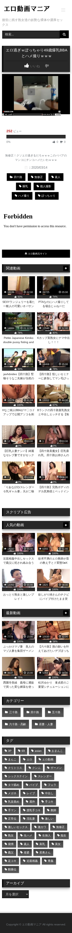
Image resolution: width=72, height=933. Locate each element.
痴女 (63, 835)
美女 (58, 844)
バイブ (33, 784)
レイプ (31, 793)
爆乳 (25, 186)
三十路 (13, 712)
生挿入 (46, 835)
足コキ (12, 860)
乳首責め (13, 801)
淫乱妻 (31, 818)
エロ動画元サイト (37, 253)
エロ (29, 759)
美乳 (42, 844)
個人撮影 (45, 186)
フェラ (52, 784)
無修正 (38, 177)
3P (9, 750)
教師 (53, 810)
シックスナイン (18, 776)
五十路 (56, 712)
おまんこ (57, 750)
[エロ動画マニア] (29, 9)
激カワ (42, 827)
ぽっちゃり (48, 195)
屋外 (32, 801)
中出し (49, 793)
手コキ (49, 801)
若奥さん (45, 852)
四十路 (18, 177)
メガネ (12, 793)
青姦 (50, 860)
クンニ (36, 767)
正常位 (12, 818)
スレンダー (45, 776)
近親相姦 (32, 860)
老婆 (26, 852)
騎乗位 (12, 869)
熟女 (11, 835)
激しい (49, 818)
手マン (12, 810)
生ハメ (28, 835)
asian (38, 750)
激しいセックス (18, 827)
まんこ (12, 759)
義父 (11, 852)
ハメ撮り (23, 195)
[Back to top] (59, 921)
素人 (57, 177)
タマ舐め (13, 784)
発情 (11, 844)
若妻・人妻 (46, 724)
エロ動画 (47, 759)
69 (23, 750)
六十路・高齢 (17, 724)
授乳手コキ (34, 810)
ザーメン (56, 767)
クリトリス (15, 767)
